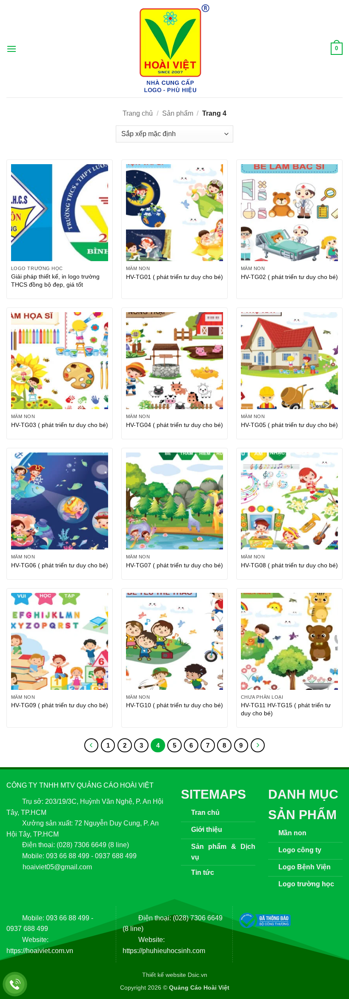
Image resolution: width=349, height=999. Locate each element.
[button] (11, 48)
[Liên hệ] (15, 984)
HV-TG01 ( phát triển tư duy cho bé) (174, 276)
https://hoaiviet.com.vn (39, 950)
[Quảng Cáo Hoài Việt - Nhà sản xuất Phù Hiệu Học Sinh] (174, 48)
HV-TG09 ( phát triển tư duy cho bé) (59, 705)
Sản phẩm (177, 113)
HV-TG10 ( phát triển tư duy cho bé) (174, 705)
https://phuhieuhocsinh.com (164, 950)
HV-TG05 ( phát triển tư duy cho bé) (289, 424)
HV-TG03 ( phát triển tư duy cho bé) (59, 424)
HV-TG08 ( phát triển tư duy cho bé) (289, 565)
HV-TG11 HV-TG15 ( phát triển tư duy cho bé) (286, 709)
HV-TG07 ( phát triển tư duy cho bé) (174, 565)
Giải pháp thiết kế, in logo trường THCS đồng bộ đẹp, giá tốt (55, 280)
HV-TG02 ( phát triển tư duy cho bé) (289, 276)
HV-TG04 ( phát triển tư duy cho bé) (174, 424)
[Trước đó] (91, 745)
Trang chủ (138, 113)
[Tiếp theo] (258, 745)
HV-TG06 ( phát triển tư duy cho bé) (59, 565)
